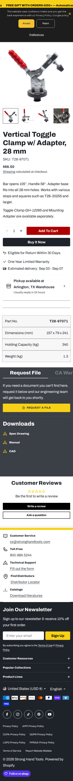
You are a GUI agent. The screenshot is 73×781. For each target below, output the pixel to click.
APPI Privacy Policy (33, 726)
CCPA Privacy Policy (14, 734)
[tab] (25, 373)
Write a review (36, 506)
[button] (10, 116)
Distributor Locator (25, 582)
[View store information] (64, 286)
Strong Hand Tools (29, 759)
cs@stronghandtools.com (30, 542)
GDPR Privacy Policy (41, 734)
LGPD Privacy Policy (14, 742)
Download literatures (26, 595)
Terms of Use (45, 645)
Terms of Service (12, 751)
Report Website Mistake (39, 751)
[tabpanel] (36, 397)
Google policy (60, 15)
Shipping (9, 171)
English (56, 689)
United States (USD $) (25, 689)
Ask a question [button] (36, 515)
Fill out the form (22, 569)
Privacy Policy (10, 726)
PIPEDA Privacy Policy (42, 742)
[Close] (70, 13)
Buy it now (37, 242)
